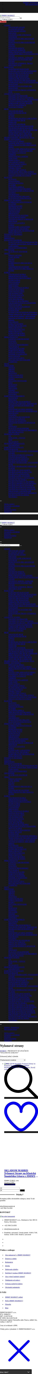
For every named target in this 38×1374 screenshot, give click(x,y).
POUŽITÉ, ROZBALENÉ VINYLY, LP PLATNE (22, 467)
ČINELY (11, 115)
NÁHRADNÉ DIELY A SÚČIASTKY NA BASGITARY (23, 83)
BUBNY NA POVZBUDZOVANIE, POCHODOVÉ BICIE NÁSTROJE (21, 127)
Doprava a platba (10, 1259)
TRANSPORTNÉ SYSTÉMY (18, 267)
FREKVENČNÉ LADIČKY (18, 156)
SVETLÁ (7, 236)
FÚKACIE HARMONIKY (17, 248)
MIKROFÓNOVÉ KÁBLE (17, 276)
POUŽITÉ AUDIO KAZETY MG (20, 472)
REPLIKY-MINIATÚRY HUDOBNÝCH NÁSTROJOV (22, 412)
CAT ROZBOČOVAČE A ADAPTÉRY (22, 303)
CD (9, 436)
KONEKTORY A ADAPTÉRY (19, 227)
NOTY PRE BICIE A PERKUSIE (20, 136)
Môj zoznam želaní (31, 4)
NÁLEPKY (12, 415)
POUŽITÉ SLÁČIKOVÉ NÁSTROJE (21, 487)
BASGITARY (9, 67)
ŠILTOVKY (12, 373)
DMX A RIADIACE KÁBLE (18, 288)
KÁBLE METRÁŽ (15, 309)
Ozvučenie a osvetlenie (12, 506)
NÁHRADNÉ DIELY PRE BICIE (20, 134)
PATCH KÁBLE (14, 282)
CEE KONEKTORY (15, 293)
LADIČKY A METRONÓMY (18, 339)
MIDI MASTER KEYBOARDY (19, 189)
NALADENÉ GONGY (16, 162)
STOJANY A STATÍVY (16, 223)
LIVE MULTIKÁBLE (16, 299)
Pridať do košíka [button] (9, 1184)
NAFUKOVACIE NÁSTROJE (19, 417)
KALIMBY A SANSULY (17, 153)
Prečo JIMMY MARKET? (14, 1301)
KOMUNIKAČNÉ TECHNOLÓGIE (21, 231)
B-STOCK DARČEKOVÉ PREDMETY (22, 493)
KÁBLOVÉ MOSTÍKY (16, 333)
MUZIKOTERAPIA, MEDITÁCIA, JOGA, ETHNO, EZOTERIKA (19, 138)
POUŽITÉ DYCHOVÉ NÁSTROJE (21, 485)
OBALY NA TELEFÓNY (17, 421)
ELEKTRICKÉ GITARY (17, 31)
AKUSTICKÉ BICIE (15, 111)
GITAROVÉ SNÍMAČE (16, 50)
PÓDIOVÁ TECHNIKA (12, 200)
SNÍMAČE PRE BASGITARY (19, 79)
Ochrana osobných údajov (14, 1284)
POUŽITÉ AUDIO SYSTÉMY (19, 476)
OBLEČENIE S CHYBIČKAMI (19, 491)
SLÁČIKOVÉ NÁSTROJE (17, 251)
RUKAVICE (12, 385)
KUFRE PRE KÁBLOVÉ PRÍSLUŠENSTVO (17, 327)
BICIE (6, 109)
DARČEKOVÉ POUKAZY (14, 447)
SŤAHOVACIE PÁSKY (16, 335)
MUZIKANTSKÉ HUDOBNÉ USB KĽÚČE (21, 406)
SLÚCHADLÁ (13, 347)
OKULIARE (12, 388)
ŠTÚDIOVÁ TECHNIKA (13, 234)
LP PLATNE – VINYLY (16, 438)
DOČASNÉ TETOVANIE (17, 381)
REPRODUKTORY (15, 206)
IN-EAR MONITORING (17, 217)
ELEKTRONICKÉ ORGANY (19, 196)
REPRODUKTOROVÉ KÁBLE (19, 278)
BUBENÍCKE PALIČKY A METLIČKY (22, 118)
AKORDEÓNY (14, 194)
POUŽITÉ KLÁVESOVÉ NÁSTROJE (22, 489)
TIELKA (11, 371)
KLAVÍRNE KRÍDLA (16, 187)
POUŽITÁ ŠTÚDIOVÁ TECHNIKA (21, 481)
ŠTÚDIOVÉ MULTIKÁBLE (18, 301)
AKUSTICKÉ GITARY (16, 27)
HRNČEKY (12, 400)
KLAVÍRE (12, 185)
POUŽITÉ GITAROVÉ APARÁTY (20, 455)
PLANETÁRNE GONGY (17, 164)
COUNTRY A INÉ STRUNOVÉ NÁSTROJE (19, 36)
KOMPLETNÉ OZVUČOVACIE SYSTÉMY (20, 203)
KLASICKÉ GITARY (16, 29)
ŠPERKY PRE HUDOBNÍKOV (19, 402)
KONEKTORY (13, 310)
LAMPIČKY (12, 362)
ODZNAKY (12, 426)
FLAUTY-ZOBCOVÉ (22, 244)
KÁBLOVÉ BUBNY (15, 324)
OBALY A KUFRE (15, 255)
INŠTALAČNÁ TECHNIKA (18, 229)
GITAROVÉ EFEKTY (16, 48)
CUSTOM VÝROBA (15, 107)
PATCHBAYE (13, 322)
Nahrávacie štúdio (10, 510)
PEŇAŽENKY (13, 392)
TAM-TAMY (13, 158)
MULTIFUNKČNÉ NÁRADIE (19, 360)
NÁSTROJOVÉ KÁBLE (17, 274)
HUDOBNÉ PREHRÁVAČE (14, 443)
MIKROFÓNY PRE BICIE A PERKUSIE (22, 130)
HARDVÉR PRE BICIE (16, 120)
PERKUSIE (12, 122)
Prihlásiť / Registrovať (30, 2)
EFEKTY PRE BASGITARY (18, 77)
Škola (8, 511)
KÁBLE (11, 225)
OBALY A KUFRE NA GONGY (19, 175)
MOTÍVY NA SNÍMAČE (17, 105)
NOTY (6, 364)
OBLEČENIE (9, 366)
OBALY (7, 253)
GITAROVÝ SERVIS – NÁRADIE (20, 58)
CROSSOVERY (14, 212)
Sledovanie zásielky (11, 1269)
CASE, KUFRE (13, 257)
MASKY (11, 379)
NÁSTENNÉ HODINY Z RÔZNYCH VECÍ (21, 423)
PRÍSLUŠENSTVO (15, 232)
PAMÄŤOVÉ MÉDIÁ (16, 350)
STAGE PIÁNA (14, 181)
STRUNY (11, 46)
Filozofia (8, 1304)
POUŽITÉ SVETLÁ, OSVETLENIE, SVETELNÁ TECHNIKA (21, 479)
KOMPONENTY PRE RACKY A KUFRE (20, 264)
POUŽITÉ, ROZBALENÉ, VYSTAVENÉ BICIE (23, 463)
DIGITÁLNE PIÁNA (15, 183)
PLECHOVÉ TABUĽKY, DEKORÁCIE (22, 404)
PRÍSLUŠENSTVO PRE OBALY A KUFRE (20, 270)
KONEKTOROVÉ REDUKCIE (22, 316)
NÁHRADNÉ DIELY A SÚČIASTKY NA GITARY (23, 55)
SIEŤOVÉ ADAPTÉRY (16, 352)
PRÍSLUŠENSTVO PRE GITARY (20, 52)
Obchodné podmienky (12, 1287)
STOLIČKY (12, 343)
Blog (6, 1308)
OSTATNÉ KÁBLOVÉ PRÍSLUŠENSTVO (16, 330)
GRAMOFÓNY (14, 445)
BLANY (11, 117)
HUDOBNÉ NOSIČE (11, 434)
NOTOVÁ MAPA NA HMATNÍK (20, 101)
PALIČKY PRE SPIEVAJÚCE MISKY (22, 149)
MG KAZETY (13, 442)
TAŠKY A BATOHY (15, 377)
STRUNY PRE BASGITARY (18, 75)
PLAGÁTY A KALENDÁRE (18, 428)
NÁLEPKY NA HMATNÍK (18, 96)
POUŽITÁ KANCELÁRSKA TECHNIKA (18, 496)
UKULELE (12, 33)
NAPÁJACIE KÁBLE (16, 290)
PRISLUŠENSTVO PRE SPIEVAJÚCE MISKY (22, 146)
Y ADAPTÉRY (13, 284)
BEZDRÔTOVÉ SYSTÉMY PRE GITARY (20, 60)
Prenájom (7, 508)
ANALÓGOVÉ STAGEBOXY (19, 307)
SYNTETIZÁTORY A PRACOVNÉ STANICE (21, 192)
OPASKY (11, 390)
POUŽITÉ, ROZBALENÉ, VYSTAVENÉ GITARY (23, 452)
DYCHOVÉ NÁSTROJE (13, 240)
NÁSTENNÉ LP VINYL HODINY (20, 409)
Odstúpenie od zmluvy (12, 1280)
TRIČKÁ (11, 367)
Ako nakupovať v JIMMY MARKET (17, 1255)
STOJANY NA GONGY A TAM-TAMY (22, 174)
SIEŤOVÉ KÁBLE (15, 305)
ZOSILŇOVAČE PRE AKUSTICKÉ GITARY (21, 40)
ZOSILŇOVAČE (14, 210)
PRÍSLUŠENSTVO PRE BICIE (19, 132)
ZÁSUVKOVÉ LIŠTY (16, 291)
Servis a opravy (9, 504)
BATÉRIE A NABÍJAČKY (17, 354)
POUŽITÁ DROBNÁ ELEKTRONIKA (22, 483)
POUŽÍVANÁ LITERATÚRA (18, 474)
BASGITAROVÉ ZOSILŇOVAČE (20, 73)
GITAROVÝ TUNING (12, 94)
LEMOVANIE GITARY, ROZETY (20, 103)
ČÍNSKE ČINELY (14, 168)
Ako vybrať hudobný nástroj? (15, 1276)
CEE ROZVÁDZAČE (16, 295)
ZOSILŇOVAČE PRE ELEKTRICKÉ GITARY (21, 43)
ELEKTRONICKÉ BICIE (17, 113)
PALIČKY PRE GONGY (17, 170)
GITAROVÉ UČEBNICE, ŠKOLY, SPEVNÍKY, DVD (20, 64)
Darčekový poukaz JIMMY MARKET (18, 1273)
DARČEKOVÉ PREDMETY (14, 396)
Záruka (7, 1266)
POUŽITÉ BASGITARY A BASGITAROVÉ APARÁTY (18, 458)
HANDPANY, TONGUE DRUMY (20, 151)
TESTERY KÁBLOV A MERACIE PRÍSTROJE (20, 220)
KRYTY (11, 261)
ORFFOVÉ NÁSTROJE (16, 124)
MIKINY (11, 369)
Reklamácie (9, 1262)
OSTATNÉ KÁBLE (15, 297)
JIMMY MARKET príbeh (14, 1297)
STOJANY (12, 341)
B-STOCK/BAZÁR (11, 449)
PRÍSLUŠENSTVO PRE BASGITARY (22, 80)
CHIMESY (12, 155)
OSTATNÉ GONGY (15, 166)
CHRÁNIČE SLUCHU (16, 348)
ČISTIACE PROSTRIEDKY (18, 345)
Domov (3, 1051)
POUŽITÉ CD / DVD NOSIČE (19, 470)
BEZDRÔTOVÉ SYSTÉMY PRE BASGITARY (20, 87)
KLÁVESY (8, 177)
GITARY (7, 25)
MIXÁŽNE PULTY (15, 208)
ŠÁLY (10, 383)
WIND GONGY (14, 160)
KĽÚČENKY (13, 398)
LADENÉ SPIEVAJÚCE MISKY (20, 143)
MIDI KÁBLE (13, 286)
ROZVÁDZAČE (14, 356)
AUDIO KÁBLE (14, 280)
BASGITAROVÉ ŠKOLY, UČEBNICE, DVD (22, 91)
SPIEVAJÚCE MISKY (16, 141)
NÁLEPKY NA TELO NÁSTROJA (20, 98)
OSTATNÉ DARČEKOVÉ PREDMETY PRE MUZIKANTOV (22, 431)
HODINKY (12, 386)
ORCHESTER (9, 250)
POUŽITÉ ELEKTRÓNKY (18, 461)
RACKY (11, 259)
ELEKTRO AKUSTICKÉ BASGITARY (22, 71)
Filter (22, 1190)
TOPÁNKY (12, 394)
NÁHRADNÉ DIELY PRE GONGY (21, 172)
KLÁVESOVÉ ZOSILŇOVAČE (19, 198)
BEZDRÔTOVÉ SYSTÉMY (18, 215)
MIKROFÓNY (13, 213)
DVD (10, 440)
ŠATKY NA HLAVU (15, 375)
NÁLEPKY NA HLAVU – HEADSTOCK (23, 99)
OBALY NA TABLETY (16, 419)
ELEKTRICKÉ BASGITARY (18, 69)
